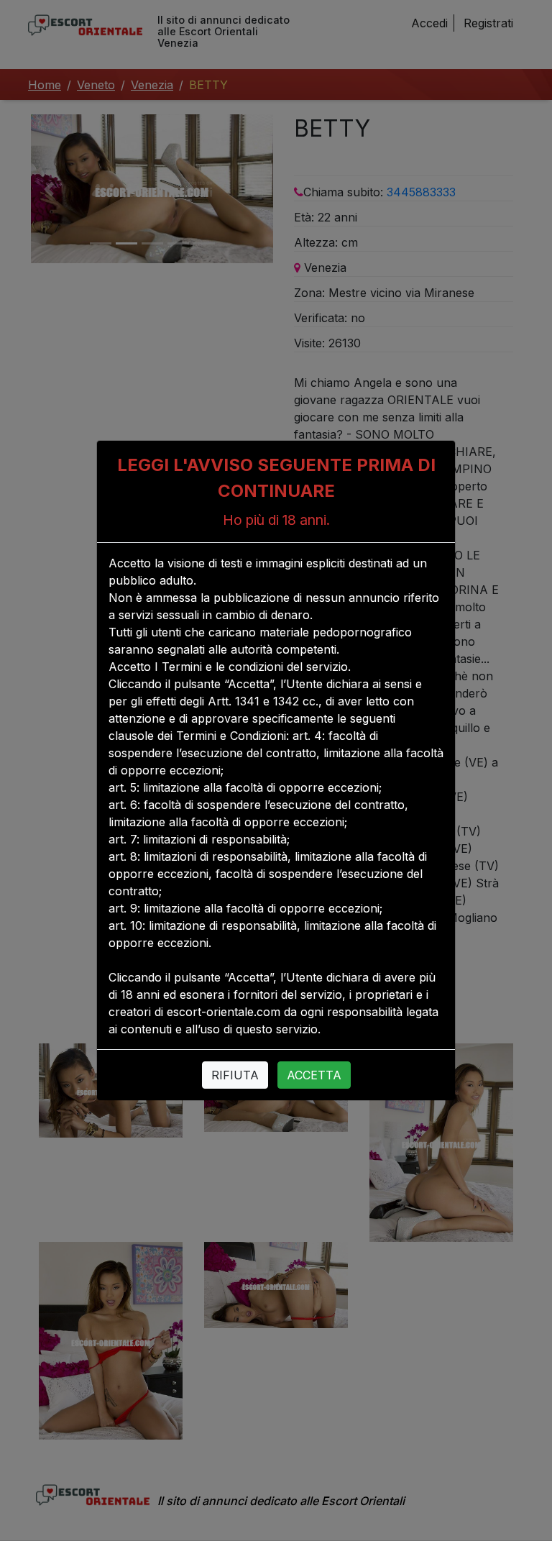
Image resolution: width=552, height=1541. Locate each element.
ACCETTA (314, 1075)
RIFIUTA (235, 1075)
